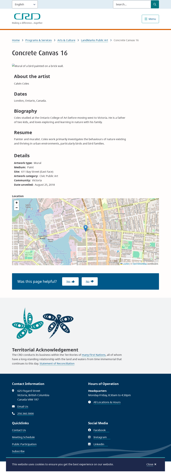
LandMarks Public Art (94, 40)
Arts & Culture (66, 40)
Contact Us (19, 430)
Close (149, 464)
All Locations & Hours (107, 402)
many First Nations (94, 355)
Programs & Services (38, 40)
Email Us (22, 406)
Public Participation (24, 444)
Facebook (101, 430)
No (88, 281)
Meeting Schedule (23, 437)
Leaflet (125, 263)
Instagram (102, 437)
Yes (68, 281)
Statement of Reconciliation (57, 363)
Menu (152, 19)
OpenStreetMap (140, 263)
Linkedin (101, 444)
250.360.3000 (25, 413)
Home (16, 40)
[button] (85, 228)
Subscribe (18, 451)
